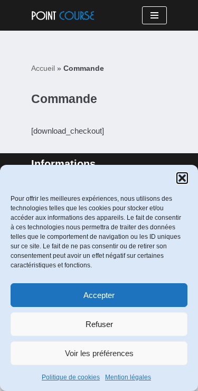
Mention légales (128, 377)
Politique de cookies (71, 377)
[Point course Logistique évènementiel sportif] (63, 15)
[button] (182, 178)
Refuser (99, 324)
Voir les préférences (99, 353)
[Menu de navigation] (154, 15)
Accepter (99, 295)
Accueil (43, 68)
